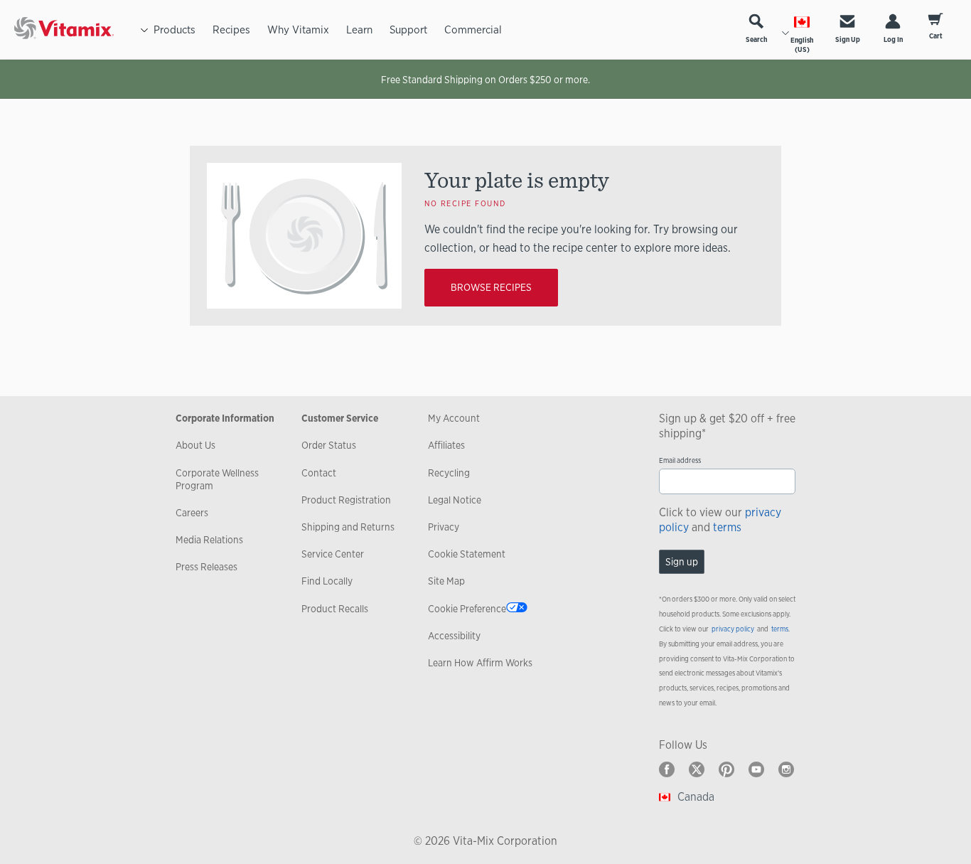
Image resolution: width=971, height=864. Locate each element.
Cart (936, 36)
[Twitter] (696, 769)
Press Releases (206, 566)
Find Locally (327, 581)
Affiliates (446, 445)
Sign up (681, 561)
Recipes (231, 29)
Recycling (449, 472)
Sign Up (847, 39)
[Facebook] (667, 769)
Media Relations (209, 539)
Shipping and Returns (348, 527)
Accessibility (454, 635)
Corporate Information (225, 418)
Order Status (328, 445)
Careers (192, 512)
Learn (359, 29)
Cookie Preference (467, 608)
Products (174, 29)
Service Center (332, 554)
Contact (318, 472)
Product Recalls (334, 608)
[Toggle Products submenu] (144, 29)
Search (756, 39)
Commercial (473, 29)
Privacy (443, 527)
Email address (680, 460)
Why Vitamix (298, 29)
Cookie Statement (466, 554)
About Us (195, 445)
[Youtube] (756, 769)
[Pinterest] (726, 769)
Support (408, 29)
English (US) (801, 45)
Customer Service (339, 418)
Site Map (446, 581)
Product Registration (346, 500)
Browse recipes (491, 287)
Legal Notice (454, 500)
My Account (454, 418)
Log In (893, 39)
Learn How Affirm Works (480, 662)
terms (727, 527)
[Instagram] (786, 769)
